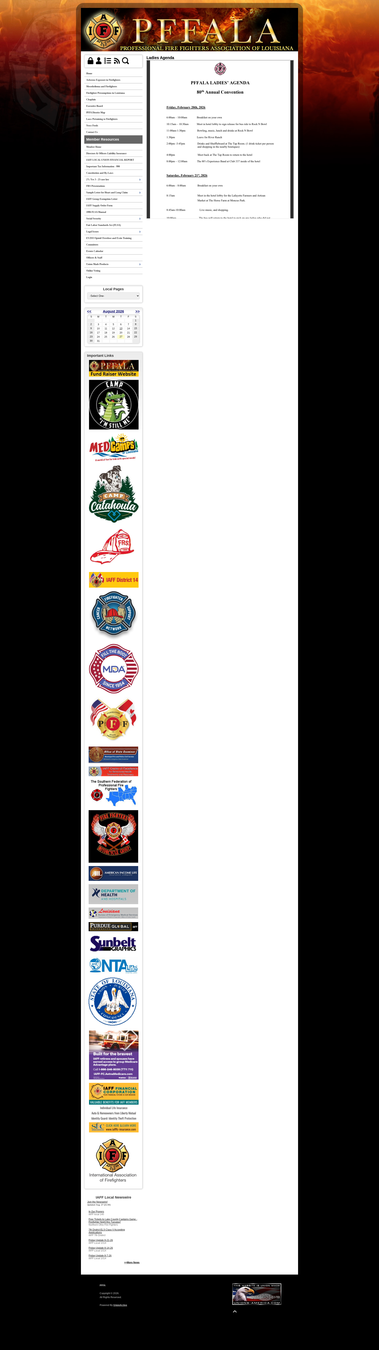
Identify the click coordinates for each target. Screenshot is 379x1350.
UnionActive (120, 1305)
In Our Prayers (96, 1211)
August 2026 (113, 311)
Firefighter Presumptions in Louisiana (105, 93)
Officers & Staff (94, 257)
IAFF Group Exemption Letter (101, 199)
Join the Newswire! (97, 1202)
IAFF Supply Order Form (99, 205)
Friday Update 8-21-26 (101, 1240)
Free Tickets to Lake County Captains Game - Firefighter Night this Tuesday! (113, 1220)
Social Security (93, 218)
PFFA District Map (95, 112)
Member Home (93, 147)
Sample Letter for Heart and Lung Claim (107, 192)
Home (89, 73)
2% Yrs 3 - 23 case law (97, 179)
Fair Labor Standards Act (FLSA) (103, 225)
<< (89, 311)
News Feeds (92, 125)
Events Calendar (94, 251)
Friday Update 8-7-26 (100, 1255)
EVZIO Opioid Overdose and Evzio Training (108, 238)
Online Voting (93, 270)
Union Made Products (97, 264)
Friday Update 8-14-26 (101, 1248)
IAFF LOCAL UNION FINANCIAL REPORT (110, 160)
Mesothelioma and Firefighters (101, 86)
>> (137, 311)
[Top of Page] (234, 1311)
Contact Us (92, 132)
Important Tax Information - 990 (103, 166)
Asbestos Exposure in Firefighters (103, 80)
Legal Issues (92, 231)
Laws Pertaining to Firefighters (102, 119)
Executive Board (94, 106)
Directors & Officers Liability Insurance (106, 153)
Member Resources (102, 139)
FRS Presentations (95, 186)
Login (89, 277)
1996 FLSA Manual (96, 212)
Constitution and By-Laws (99, 173)
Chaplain (91, 99)
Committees (92, 244)
